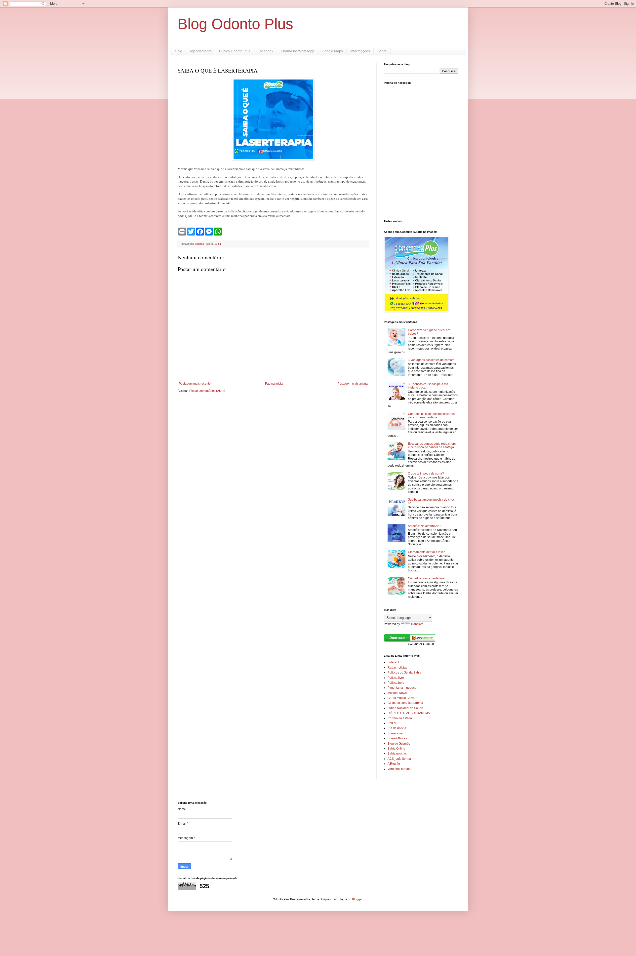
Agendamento (201, 51)
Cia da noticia (397, 728)
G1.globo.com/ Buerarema (405, 703)
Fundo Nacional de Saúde (405, 708)
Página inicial (274, 383)
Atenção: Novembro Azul (424, 526)
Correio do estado (400, 718)
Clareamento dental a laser (426, 552)
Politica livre (396, 677)
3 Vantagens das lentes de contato (431, 360)
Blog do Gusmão (399, 743)
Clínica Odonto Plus (234, 51)
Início (178, 51)
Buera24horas (397, 738)
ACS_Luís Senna (399, 758)
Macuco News (397, 693)
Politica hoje (396, 682)
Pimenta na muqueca (402, 687)
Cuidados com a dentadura (426, 578)
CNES (392, 723)
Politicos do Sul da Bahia (404, 672)
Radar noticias (397, 667)
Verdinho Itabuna (399, 769)
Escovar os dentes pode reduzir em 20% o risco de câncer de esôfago (432, 445)
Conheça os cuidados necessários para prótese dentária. (431, 415)
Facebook (265, 51)
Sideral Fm (395, 662)
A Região (394, 763)
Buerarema (395, 733)
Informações (360, 51)
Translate (417, 624)
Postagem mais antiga (353, 383)
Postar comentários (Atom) (207, 391)
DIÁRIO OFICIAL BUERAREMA (409, 713)
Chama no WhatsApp (297, 51)
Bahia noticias (397, 753)
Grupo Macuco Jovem (402, 698)
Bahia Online (396, 748)
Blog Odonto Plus (235, 24)
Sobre (382, 51)
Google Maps (332, 51)
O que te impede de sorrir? (426, 473)
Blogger (357, 899)
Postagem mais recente (195, 383)
